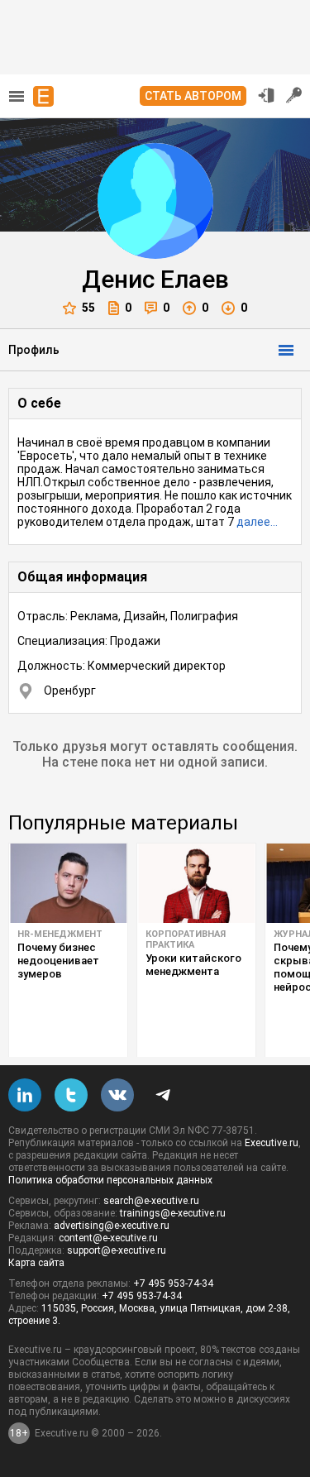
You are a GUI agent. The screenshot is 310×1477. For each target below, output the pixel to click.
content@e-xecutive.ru (108, 1238)
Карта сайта (36, 1263)
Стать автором (193, 96)
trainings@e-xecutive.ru (173, 1213)
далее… (257, 521)
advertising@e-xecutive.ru (111, 1225)
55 (88, 307)
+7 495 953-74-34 (173, 1283)
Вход (266, 95)
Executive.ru (271, 1143)
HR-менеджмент (60, 934)
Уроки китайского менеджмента (193, 964)
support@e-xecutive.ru (116, 1250)
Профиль (34, 349)
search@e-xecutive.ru (151, 1201)
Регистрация (294, 95)
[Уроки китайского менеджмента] (196, 883)
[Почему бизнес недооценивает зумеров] (68, 883)
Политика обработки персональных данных (110, 1180)
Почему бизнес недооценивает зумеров (58, 960)
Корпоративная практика (185, 939)
